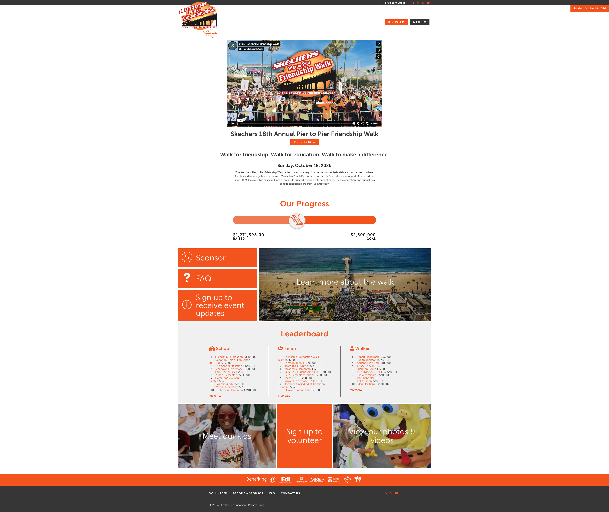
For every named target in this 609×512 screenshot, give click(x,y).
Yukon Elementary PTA (298, 381)
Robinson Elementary (230, 390)
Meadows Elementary (228, 369)
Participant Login (394, 2)
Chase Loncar (365, 366)
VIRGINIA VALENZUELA (371, 372)
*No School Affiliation (228, 366)
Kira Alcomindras (367, 375)
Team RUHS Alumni (297, 366)
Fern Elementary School (299, 375)
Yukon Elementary (226, 375)
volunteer (218, 493)
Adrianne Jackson (368, 362)
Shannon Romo (366, 369)
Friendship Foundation (229, 356)
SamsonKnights (294, 362)
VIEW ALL (215, 395)
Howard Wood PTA (298, 390)
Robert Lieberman (368, 356)
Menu (418, 22)
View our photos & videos (382, 436)
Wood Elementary (226, 387)
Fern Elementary (225, 372)
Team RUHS (292, 378)
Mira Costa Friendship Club (301, 372)
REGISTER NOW (304, 142)
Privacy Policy (256, 505)
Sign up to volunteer (304, 436)
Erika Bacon (364, 381)
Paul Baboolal (365, 378)
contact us (290, 493)
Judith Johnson (367, 359)
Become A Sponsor (248, 493)
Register (396, 22)
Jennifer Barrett (367, 384)
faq (272, 493)
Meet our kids (226, 436)
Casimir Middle (224, 384)
